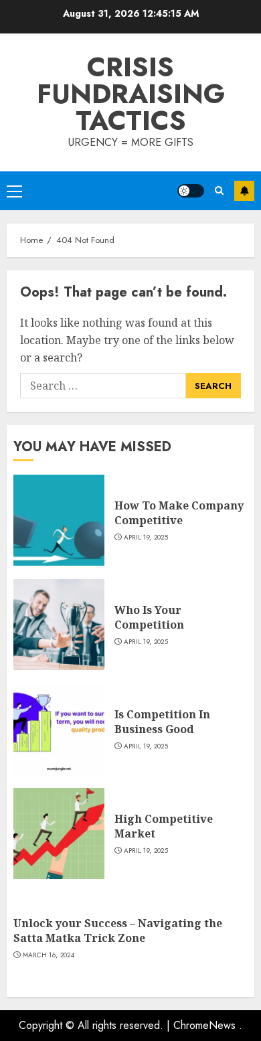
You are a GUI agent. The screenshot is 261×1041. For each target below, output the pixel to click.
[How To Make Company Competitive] (58, 520)
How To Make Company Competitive (179, 513)
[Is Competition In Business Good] (58, 729)
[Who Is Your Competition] (58, 624)
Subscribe (244, 191)
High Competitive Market (163, 826)
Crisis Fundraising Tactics (131, 94)
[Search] (219, 190)
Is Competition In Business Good (162, 721)
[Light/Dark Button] (190, 190)
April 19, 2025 (146, 537)
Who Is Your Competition (149, 617)
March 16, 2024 (48, 955)
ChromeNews (204, 1025)
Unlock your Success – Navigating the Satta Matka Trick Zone (117, 930)
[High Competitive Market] (58, 833)
